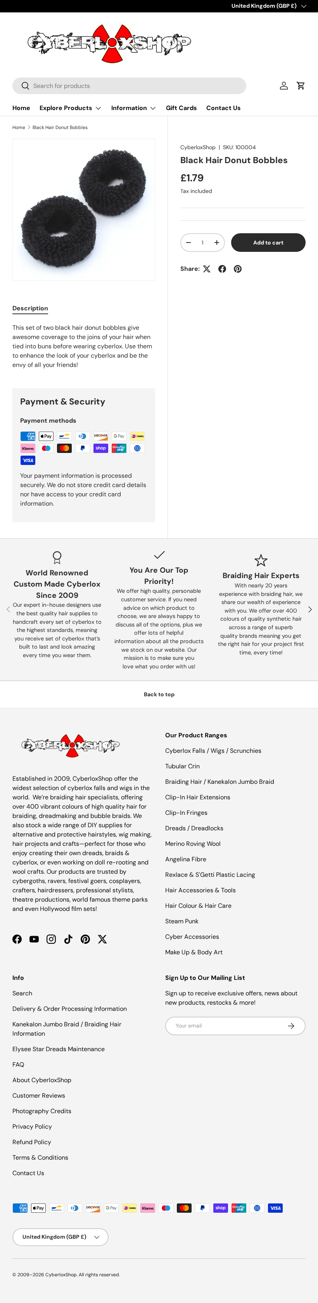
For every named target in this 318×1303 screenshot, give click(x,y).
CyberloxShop (198, 147)
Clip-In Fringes (186, 813)
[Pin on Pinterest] (237, 269)
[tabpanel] (83, 346)
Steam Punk (182, 921)
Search (22, 993)
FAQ (18, 1064)
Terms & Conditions (40, 1157)
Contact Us (223, 108)
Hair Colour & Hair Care (198, 906)
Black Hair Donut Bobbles (60, 127)
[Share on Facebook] (222, 269)
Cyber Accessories (192, 937)
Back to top (159, 694)
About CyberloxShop (41, 1080)
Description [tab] (30, 308)
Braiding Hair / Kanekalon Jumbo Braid (219, 782)
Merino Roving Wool (193, 844)
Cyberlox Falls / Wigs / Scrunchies (213, 751)
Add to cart (268, 242)
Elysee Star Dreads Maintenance (58, 1049)
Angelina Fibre (185, 859)
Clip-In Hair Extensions (197, 797)
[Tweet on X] (206, 269)
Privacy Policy (32, 1126)
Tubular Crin (182, 766)
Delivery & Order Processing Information (69, 1009)
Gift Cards (181, 108)
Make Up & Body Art (194, 952)
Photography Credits (41, 1111)
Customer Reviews (38, 1095)
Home (21, 108)
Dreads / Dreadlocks (194, 828)
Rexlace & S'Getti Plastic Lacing (210, 875)
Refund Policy (31, 1142)
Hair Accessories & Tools (200, 890)
